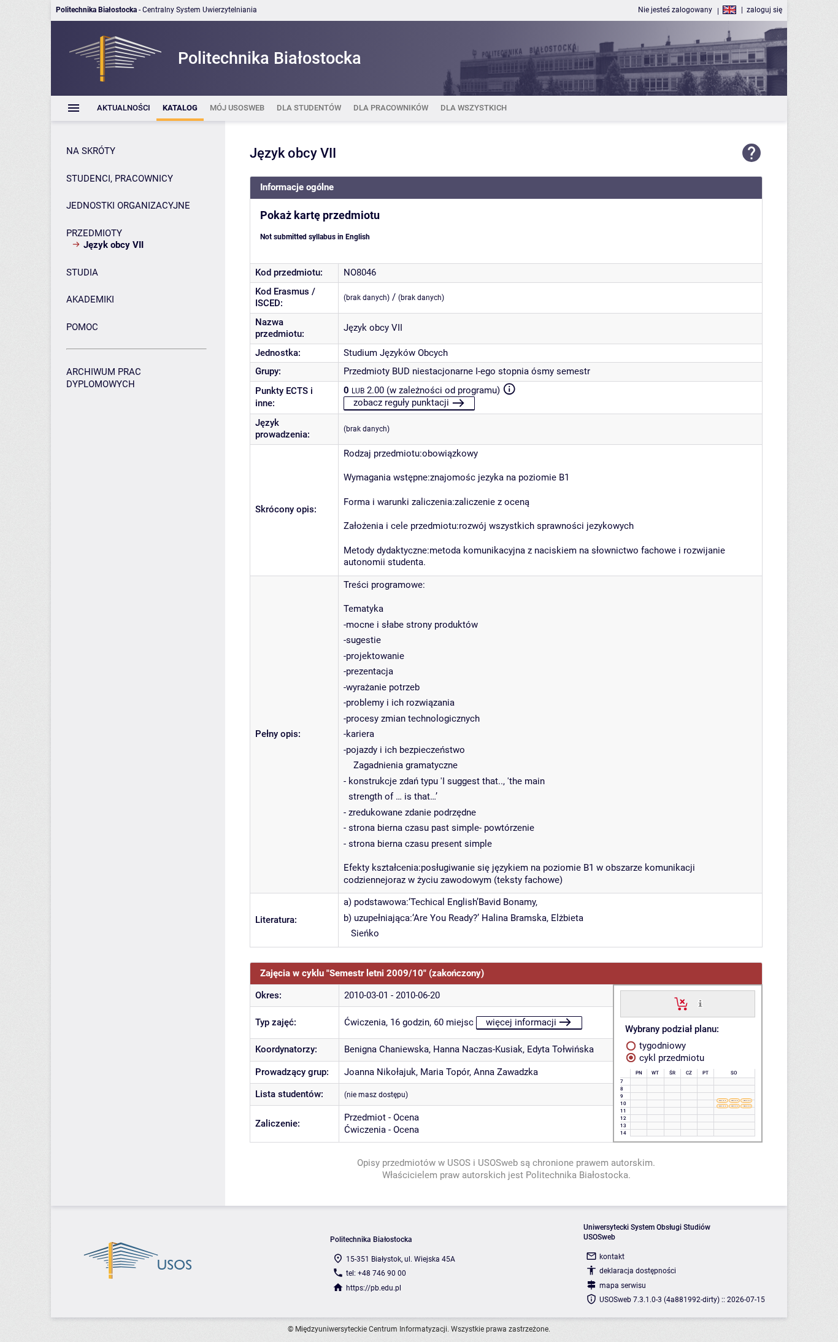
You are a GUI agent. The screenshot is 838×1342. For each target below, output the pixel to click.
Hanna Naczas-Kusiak (478, 1049)
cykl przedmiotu (670, 1057)
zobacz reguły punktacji (401, 402)
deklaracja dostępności (637, 1271)
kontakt (612, 1256)
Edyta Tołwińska (560, 1049)
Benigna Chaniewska (386, 1049)
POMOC (82, 327)
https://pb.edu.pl (373, 1288)
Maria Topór (444, 1072)
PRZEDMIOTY (94, 233)
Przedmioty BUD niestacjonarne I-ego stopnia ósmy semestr (467, 371)
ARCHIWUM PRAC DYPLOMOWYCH (103, 378)
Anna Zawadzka (506, 1072)
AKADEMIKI (90, 299)
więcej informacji (521, 1022)
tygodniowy (661, 1045)
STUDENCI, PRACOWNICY (119, 178)
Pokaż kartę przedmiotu (320, 215)
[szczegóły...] (700, 1003)
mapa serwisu (622, 1285)
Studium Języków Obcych (396, 352)
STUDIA (82, 272)
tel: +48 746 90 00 (376, 1273)
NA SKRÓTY (90, 150)
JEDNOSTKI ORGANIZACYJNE (128, 205)
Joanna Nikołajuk (380, 1072)
